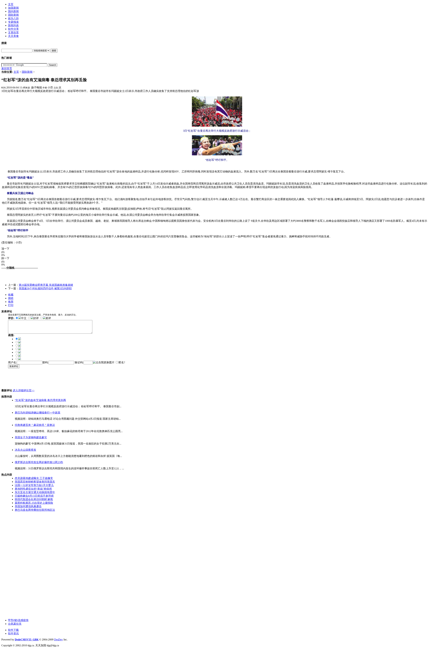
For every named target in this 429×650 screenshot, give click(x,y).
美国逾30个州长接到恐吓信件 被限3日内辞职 (45, 288)
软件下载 (13, 630)
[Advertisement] (40, 275)
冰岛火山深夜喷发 (25, 449)
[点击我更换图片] (103, 362)
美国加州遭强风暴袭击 (28, 506)
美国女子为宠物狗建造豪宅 (31, 437)
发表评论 (13, 366)
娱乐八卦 (13, 18)
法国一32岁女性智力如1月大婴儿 (34, 485)
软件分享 (13, 29)
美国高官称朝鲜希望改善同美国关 (35, 481)
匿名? (121, 362)
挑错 (10, 298)
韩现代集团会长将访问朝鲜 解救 (34, 499)
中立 (23, 318)
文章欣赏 (13, 32)
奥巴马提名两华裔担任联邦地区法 (35, 509)
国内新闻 (13, 11)
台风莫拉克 (14, 623)
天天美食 (13, 36)
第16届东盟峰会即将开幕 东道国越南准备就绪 (46, 284)
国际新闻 (13, 14)
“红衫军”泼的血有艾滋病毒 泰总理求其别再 (40, 400)
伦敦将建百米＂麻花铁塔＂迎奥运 (35, 425)
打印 (10, 305)
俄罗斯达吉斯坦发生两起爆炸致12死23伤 (39, 462)
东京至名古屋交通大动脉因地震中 (35, 492)
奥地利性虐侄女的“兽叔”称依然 (33, 488)
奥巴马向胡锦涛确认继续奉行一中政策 (37, 412)
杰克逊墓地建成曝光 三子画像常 (34, 478)
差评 (48, 318)
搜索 (54, 50)
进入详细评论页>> (24, 390)
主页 (10, 4)
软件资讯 (13, 633)
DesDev (58, 639)
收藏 (10, 294)
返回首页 (6, 68)
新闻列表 (13, 25)
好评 (36, 318)
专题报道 (13, 21)
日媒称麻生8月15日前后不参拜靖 (34, 495)
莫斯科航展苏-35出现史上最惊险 (34, 502)
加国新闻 (13, 7)
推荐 (10, 301)
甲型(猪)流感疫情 (18, 620)
